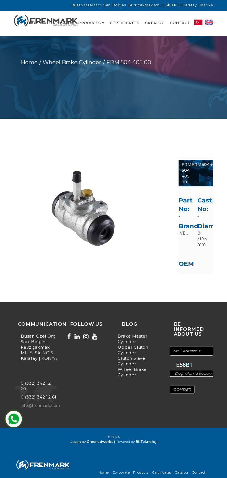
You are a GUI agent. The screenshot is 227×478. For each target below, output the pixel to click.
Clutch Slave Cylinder (131, 361)
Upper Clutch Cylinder (133, 350)
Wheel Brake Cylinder (132, 372)
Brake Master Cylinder (132, 338)
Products (89, 22)
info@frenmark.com (40, 405)
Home (29, 62)
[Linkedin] (77, 336)
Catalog (155, 22)
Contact (180, 22)
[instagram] (86, 336)
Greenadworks (100, 442)
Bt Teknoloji (147, 442)
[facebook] (69, 336)
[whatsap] (14, 419)
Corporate (121, 472)
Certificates (125, 22)
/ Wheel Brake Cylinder (70, 62)
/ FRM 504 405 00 (127, 62)
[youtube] (94, 336)
